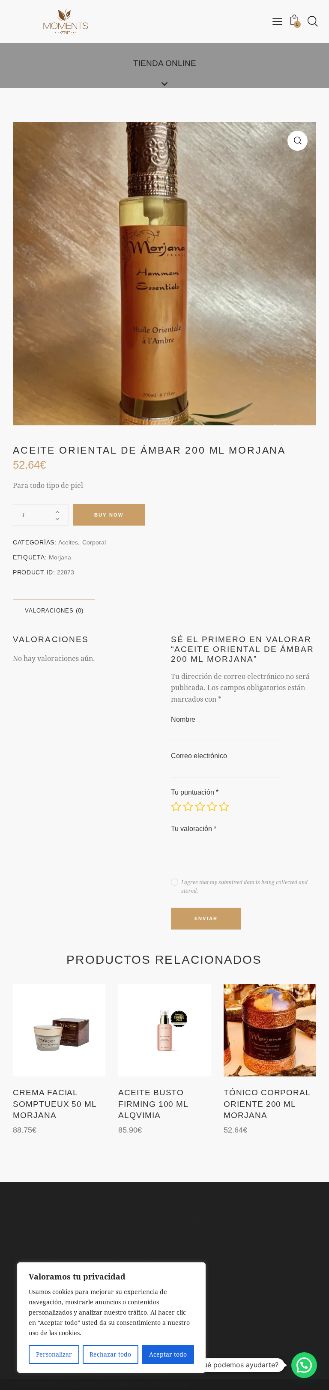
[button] (297, 141)
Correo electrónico (199, 755)
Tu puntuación (194, 792)
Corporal (94, 542)
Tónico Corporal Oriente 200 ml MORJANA (267, 1104)
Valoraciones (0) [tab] (54, 610)
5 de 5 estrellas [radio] (224, 806)
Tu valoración (193, 828)
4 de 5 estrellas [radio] (212, 806)
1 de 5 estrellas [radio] (176, 806)
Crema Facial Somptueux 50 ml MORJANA (54, 1104)
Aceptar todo (168, 1354)
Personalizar (54, 1354)
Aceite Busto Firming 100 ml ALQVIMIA (153, 1104)
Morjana (60, 557)
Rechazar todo (110, 1354)
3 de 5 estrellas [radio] (200, 806)
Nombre (183, 719)
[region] (111, 1317)
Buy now (108, 514)
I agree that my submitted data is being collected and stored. (244, 886)
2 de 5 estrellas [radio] (188, 806)
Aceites (68, 542)
